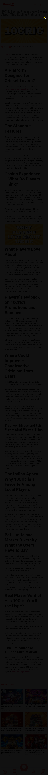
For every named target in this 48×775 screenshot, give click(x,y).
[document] (24, 387)
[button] (44, 17)
